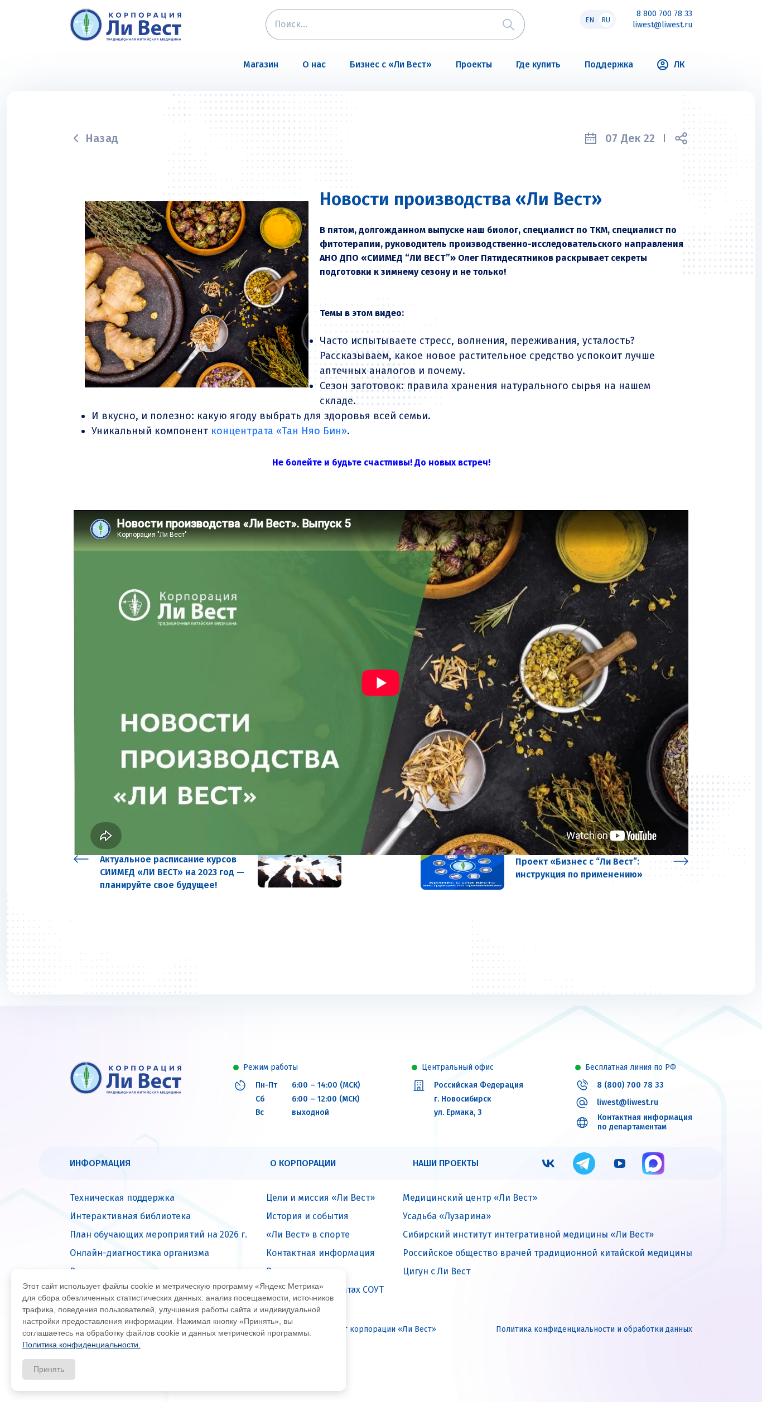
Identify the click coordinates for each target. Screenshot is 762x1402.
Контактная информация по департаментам (644, 1122)
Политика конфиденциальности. (81, 1344)
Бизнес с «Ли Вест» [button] (391, 64)
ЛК (679, 64)
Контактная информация (320, 1253)
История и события (307, 1216)
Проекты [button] (474, 64)
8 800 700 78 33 (664, 13)
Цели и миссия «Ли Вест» (320, 1197)
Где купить (538, 64)
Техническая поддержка (122, 1197)
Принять (48, 1369)
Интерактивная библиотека (130, 1216)
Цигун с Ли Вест (436, 1271)
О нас (314, 64)
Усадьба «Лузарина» (447, 1216)
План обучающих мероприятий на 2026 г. (158, 1234)
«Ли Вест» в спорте (308, 1234)
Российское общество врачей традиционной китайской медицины (547, 1253)
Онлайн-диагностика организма (139, 1253)
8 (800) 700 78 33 (630, 1085)
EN (589, 20)
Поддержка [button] (609, 64)
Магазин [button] (260, 64)
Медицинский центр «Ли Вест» (470, 1197)
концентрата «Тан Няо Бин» (279, 431)
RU (605, 20)
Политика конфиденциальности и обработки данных (594, 1329)
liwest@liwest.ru (662, 25)
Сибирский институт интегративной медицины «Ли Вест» (528, 1234)
